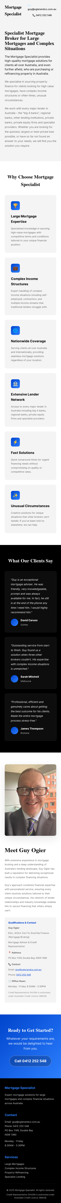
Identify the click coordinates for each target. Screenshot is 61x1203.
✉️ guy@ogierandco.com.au (42, 7)
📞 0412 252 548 (42, 15)
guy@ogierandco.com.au (28, 969)
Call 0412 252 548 (30, 1061)
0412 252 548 (23, 974)
